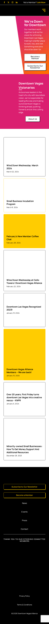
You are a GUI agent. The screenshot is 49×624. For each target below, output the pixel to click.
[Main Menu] (43, 10)
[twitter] (8, 2)
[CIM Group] (24, 547)
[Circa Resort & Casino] (24, 573)
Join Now (41, 2)
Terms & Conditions (24, 605)
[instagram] (12, 2)
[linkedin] (16, 2)
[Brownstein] (24, 587)
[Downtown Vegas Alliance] (12, 8)
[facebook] (4, 2)
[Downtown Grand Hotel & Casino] (24, 560)
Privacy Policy (24, 596)
